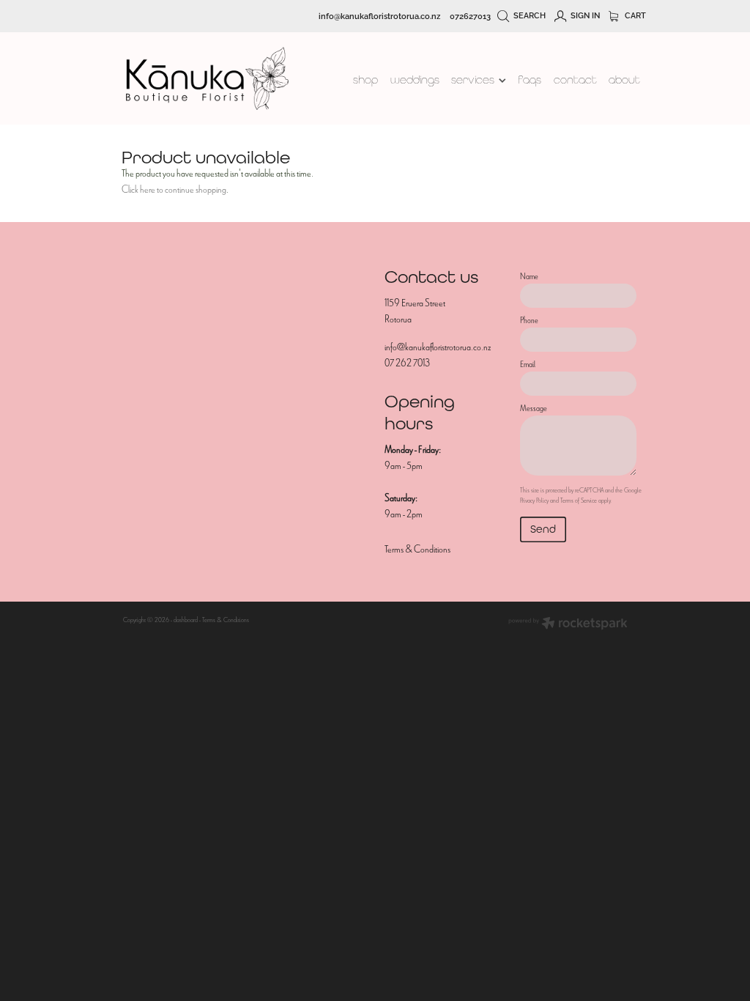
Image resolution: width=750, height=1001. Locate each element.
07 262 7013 (407, 363)
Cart (634, 15)
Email (527, 364)
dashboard (186, 620)
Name (529, 276)
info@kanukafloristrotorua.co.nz (379, 15)
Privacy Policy (534, 500)
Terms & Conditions (417, 549)
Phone (529, 320)
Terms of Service (578, 500)
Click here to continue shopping (174, 189)
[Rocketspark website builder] (568, 624)
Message (533, 408)
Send (543, 528)
